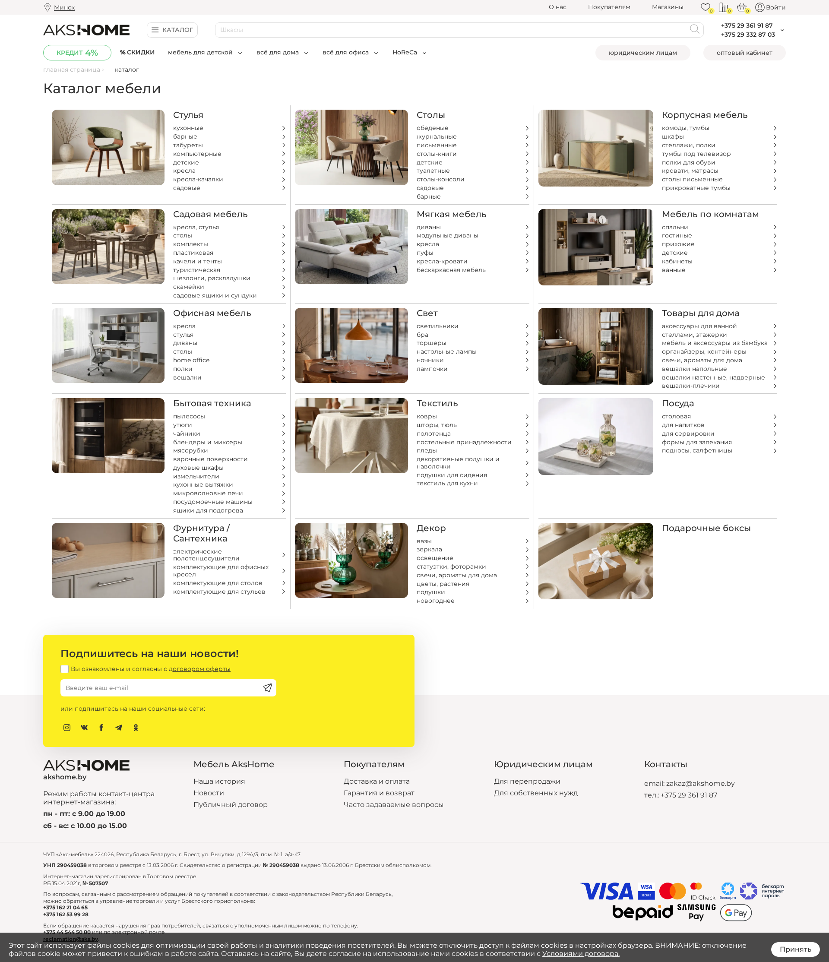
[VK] (84, 727)
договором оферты (200, 669)
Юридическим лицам (643, 53)
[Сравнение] (723, 7)
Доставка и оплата (377, 781)
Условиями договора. (581, 953)
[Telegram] (118, 727)
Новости (208, 793)
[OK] (136, 727)
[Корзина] (742, 7)
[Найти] (695, 30)
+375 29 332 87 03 (748, 34)
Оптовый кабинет (744, 53)
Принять (795, 949)
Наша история (219, 781)
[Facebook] (101, 727)
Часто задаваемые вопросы (394, 805)
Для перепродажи (527, 781)
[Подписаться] (267, 687)
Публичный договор (230, 805)
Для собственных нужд (536, 793)
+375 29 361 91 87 (689, 795)
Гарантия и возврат (379, 793)
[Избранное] (705, 7)
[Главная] (86, 30)
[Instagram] (66, 727)
